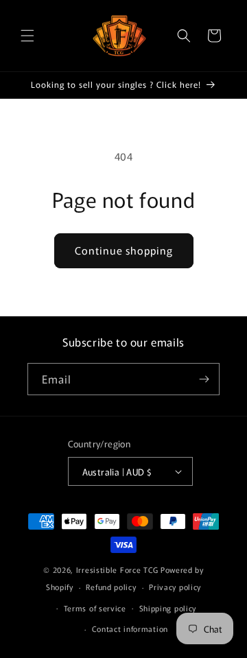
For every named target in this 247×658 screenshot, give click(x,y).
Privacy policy (175, 586)
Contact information (130, 628)
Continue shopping (124, 250)
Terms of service (95, 607)
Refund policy (111, 586)
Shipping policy (168, 607)
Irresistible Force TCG (117, 569)
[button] (27, 36)
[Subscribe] (204, 379)
